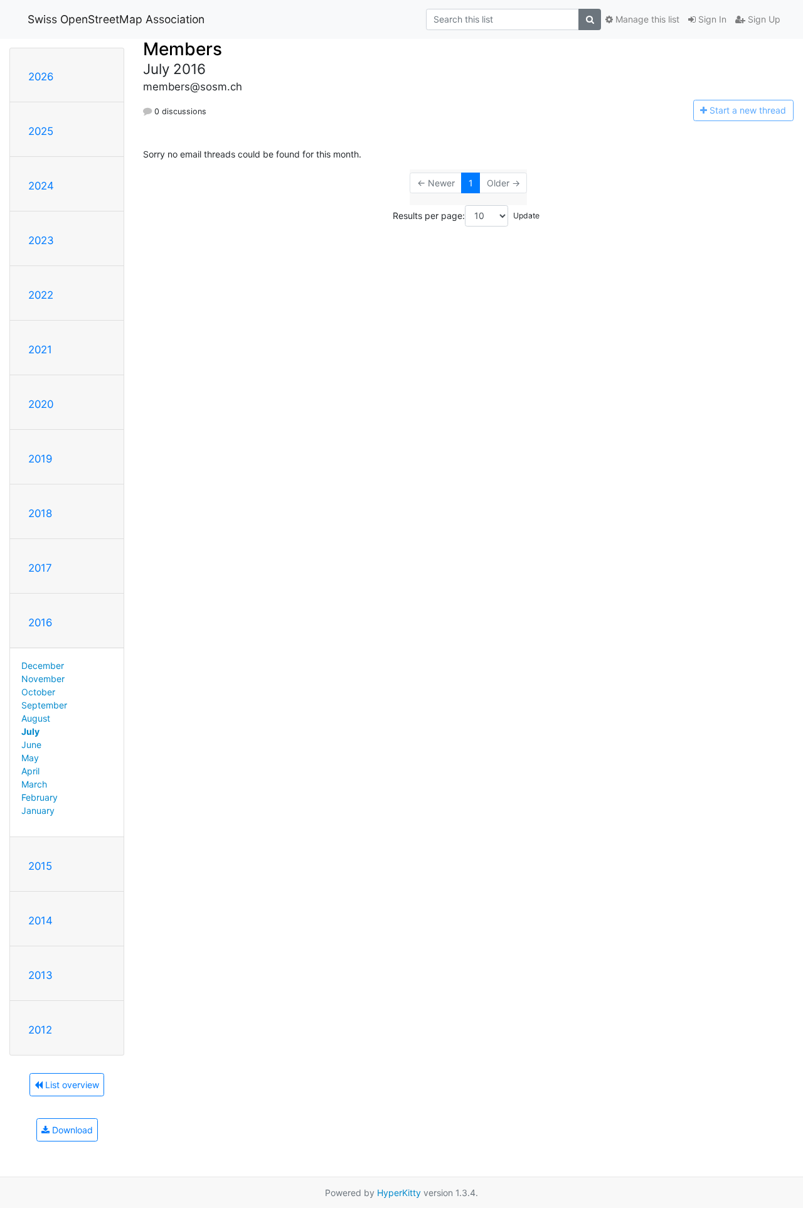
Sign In (711, 19)
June (31, 744)
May (30, 757)
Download (71, 1130)
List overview (71, 1084)
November (43, 678)
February (39, 797)
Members (182, 49)
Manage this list (646, 19)
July (30, 731)
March (34, 784)
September (44, 705)
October (38, 692)
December (42, 665)
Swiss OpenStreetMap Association (116, 19)
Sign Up (762, 19)
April (30, 771)
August (35, 718)
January (38, 810)
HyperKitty (399, 1192)
